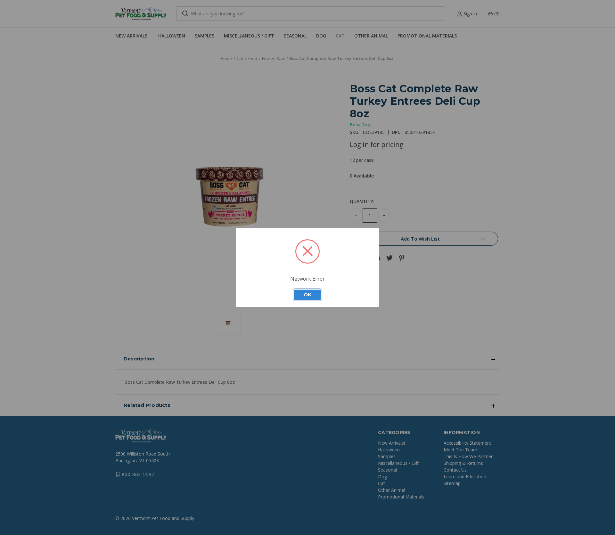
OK (307, 295)
